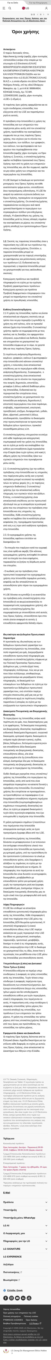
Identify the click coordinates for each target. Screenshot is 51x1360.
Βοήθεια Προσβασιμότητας (14, 1323)
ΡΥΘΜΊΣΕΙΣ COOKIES (13, 1320)
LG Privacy (34, 1323)
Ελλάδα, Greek (15, 1290)
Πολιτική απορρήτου (12, 1316)
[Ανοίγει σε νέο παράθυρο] (5, 1298)
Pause (40, 14)
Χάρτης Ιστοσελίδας (11, 1309)
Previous (37, 14)
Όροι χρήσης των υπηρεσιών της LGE (19, 1313)
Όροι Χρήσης (31, 1320)
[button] (25, 1210)
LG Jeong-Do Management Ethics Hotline (29, 1350)
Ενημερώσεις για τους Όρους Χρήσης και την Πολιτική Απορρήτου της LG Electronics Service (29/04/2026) (25, 20)
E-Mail (6, 1192)
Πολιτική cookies (31, 1316)
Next (43, 14)
